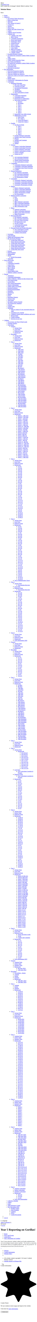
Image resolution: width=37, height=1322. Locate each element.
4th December (22, 403)
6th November (22, 397)
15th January (21, 369)
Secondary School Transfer (15, 302)
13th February (22, 708)
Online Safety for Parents (14, 286)
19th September (22, 720)
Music (12, 208)
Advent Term (18, 328)
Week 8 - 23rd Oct (23, 449)
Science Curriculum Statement (22, 146)
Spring (16, 976)
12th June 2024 (22, 970)
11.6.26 (20, 468)
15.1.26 (20, 491)
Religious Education (16, 83)
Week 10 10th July (23, 876)
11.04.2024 (21, 1025)
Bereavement (14, 315)
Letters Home (11, 266)
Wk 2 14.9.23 (21, 1185)
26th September (22, 722)
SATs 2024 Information (20, 1199)
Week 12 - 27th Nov (23, 443)
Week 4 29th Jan (22, 436)
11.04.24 (20, 991)
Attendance (11, 275)
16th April (20, 349)
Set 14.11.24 (24, 762)
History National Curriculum (22, 188)
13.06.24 (20, 1004)
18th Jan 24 (21, 1164)
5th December (22, 736)
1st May (20, 685)
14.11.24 (20, 830)
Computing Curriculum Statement (23, 166)
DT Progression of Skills (21, 177)
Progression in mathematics (21, 98)
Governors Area (12, 66)
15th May (20, 688)
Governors (10, 234)
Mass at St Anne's (16, 49)
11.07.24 (20, 1010)
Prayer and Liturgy (16, 40)
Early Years (21, 117)
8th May (20, 686)
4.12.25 (20, 505)
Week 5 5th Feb (22, 434)
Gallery (10, 31)
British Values (11, 78)
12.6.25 (20, 786)
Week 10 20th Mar (23, 894)
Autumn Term (18, 962)
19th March (21, 382)
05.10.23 (20, 1093)
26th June (20, 696)
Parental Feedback (13, 288)
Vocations (17, 89)
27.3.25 (20, 799)
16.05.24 (20, 999)
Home (5, 15)
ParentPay (10, 291)
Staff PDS (10, 258)
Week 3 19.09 (21, 925)
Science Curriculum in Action (22, 151)
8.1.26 (19, 489)
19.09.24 (20, 819)
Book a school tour (13, 20)
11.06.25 (20, 865)
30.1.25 (20, 662)
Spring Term (17, 813)
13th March (21, 713)
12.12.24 (20, 836)
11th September (22, 386)
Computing (14, 163)
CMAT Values (11, 58)
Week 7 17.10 (21, 919)
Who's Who (11, 28)
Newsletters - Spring (20, 973)
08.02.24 (20, 1070)
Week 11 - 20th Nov (23, 445)
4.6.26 (19, 466)
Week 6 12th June (23, 880)
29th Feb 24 (21, 1156)
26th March (21, 383)
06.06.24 (20, 1002)
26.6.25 (20, 790)
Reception (20, 103)
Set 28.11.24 (24, 765)
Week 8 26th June (23, 877)
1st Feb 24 (21, 1161)
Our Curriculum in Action (21, 92)
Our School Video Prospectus (16, 18)
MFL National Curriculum (21, 202)
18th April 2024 (22, 1148)
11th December (22, 405)
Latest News (11, 265)
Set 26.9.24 (24, 754)
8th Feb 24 (21, 1159)
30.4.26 (20, 477)
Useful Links (11, 306)
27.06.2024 (21, 1024)
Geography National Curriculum (23, 180)
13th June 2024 (22, 1137)
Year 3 (19, 108)
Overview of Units (19, 86)
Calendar (10, 262)
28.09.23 (20, 1094)
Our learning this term (24, 585)
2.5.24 (19, 1198)
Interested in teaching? (14, 68)
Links (9, 1204)
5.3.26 (19, 483)
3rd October (21, 723)
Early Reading (15, 1210)
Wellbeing (10, 308)
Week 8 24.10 (21, 917)
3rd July (20, 697)
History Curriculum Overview (22, 191)
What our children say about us (16, 74)
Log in (6, 1218)
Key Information (8, 69)
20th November (22, 400)
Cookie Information (9, 1252)
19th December (22, 739)
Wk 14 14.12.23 (22, 1167)
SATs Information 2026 (20, 640)
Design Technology (16, 171)
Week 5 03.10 (21, 922)
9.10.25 (20, 511)
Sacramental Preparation (21, 88)
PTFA (9, 295)
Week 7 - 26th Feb (23, 431)
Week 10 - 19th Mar (23, 426)
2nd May (20, 1145)
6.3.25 (19, 668)
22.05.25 (20, 863)
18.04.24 (20, 993)
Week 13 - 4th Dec (23, 442)
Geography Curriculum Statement (23, 182)
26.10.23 (20, 1088)
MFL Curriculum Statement (21, 203)
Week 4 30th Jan (22, 903)
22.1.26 (20, 492)
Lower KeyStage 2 (23, 120)
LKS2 (16, 198)
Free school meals (12, 280)
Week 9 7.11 (21, 916)
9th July (20, 366)
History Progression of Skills (22, 192)
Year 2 (19, 106)
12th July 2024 (22, 1134)
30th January (21, 705)
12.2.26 (20, 497)
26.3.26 (20, 488)
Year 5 (19, 111)
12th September (22, 719)
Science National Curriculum (22, 149)
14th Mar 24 (21, 1153)
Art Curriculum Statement (21, 157)
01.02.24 (20, 1071)
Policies (10, 251)
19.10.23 (20, 1090)
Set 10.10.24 (24, 757)
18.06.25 (20, 867)
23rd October (21, 395)
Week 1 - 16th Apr (23, 425)
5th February (21, 374)
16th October (21, 394)
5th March (20, 379)
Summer (16, 977)
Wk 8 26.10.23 (22, 1176)
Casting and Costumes (24, 937)
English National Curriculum (22, 135)
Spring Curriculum (19, 1190)
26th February (22, 377)
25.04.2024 (21, 1028)
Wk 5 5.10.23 (21, 1181)
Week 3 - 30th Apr (23, 422)
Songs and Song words (24, 934)
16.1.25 (20, 659)
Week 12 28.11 (22, 911)
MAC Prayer (14, 37)
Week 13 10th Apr (23, 890)
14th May (20, 355)
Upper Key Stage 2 (23, 121)
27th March (21, 716)
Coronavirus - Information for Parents (18, 80)
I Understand (4, 1312)
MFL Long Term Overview (21, 205)
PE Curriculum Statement (21, 218)
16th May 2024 (22, 980)
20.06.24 (20, 1005)
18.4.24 (20, 1194)
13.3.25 (20, 669)
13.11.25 (20, 500)
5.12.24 (20, 834)
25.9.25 (20, 573)
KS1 (15, 197)
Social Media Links (13, 271)
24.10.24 (20, 827)
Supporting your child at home (22, 114)
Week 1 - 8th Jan (22, 440)
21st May (20, 357)
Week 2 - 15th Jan (23, 439)
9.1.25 (19, 657)
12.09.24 (20, 817)
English (13, 123)
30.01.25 (20, 843)
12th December (22, 737)
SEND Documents (16, 257)
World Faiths (17, 91)
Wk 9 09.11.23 (22, 1174)
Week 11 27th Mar (23, 893)
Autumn (16, 974)
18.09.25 (20, 516)
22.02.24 (20, 1068)
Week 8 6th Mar (22, 897)
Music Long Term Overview (22, 212)
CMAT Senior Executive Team (16, 60)
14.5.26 (20, 480)
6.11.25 (20, 499)
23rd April (20, 351)
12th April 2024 (22, 1150)
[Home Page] (5, 4)
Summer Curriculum (20, 1191)
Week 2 (20, 1110)
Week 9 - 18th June (23, 415)
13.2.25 (20, 665)
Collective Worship (13, 1201)
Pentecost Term (18, 331)
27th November (22, 402)
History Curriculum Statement (22, 189)
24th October (21, 728)
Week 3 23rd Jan (22, 905)
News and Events (9, 260)
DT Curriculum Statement (21, 174)
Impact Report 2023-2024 (18, 248)
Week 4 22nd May (23, 883)
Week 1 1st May (22, 888)
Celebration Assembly (14, 263)
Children (6, 320)
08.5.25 (20, 860)
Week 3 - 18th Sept (23, 457)
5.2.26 (19, 496)
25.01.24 (20, 1073)
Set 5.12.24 (24, 766)
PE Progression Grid (20, 222)
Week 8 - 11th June (23, 417)
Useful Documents (16, 1214)
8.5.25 (19, 782)
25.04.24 (20, 994)
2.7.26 (19, 532)
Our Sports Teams (19, 226)
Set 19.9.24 (24, 753)
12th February (22, 375)
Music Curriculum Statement (22, 211)
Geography (14, 178)
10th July (20, 699)
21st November (22, 733)
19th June (20, 694)
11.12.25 (20, 506)
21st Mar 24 (21, 1151)
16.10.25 (20, 512)
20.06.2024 (21, 1022)
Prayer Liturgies (15, 46)
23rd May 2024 (22, 982)
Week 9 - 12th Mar (23, 428)
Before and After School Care (16, 29)
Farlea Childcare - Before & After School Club (20, 278)
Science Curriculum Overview (22, 148)
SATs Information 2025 (20, 959)
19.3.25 (20, 853)
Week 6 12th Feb (22, 432)
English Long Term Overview (22, 137)
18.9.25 (20, 571)
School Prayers (15, 43)
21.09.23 (20, 1096)
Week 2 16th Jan (22, 907)
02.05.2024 (21, 1030)
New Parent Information (14, 283)
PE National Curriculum (21, 217)
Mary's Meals (11, 268)
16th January (21, 702)
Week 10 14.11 (22, 914)
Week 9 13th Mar (22, 896)
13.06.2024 (21, 1020)
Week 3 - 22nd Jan (23, 437)
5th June (20, 691)
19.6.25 (20, 788)
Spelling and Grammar (20, 140)
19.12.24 (20, 837)
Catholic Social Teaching (14, 32)
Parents (6, 274)
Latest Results (11, 235)
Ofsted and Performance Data (16, 237)
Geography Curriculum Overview (23, 183)
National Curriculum (20, 209)
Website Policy (8, 1253)
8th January (21, 368)
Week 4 (20, 1107)
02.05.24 (20, 996)
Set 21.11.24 (24, 763)
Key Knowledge (18, 194)
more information (13, 1309)
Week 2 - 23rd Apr (23, 423)
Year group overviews (20, 100)
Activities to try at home (17, 312)
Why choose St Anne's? (14, 23)
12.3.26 (20, 485)
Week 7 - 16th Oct (23, 451)
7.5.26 (19, 479)
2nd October (21, 391)
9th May (20, 1144)
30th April (20, 352)
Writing (16, 143)
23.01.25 (20, 842)
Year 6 (19, 112)
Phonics (16, 138)
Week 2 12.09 (21, 927)
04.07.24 (20, 1008)
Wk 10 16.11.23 (22, 1173)
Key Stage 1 (21, 118)
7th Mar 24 (21, 1154)
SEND (9, 255)
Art (12, 155)
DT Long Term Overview (21, 175)
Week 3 (20, 1108)
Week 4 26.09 (21, 923)
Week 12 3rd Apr (22, 891)
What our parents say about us (16, 72)
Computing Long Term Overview (23, 168)
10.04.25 (20, 857)
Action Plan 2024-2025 (17, 246)
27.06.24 (20, 1007)
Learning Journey (12, 323)
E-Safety (16, 169)
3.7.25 (19, 791)
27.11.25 (20, 503)
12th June (20, 693)
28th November (22, 734)
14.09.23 (20, 1097)
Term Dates (11, 300)
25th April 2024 (22, 1147)
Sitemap (6, 1250)
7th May (20, 354)
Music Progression (19, 214)
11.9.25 (20, 569)
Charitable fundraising (17, 38)
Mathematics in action (20, 115)
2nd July (20, 365)
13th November (22, 399)
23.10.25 (20, 514)
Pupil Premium (12, 252)
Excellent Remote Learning (15, 54)
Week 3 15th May (23, 885)
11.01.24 (20, 1076)
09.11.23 (20, 1087)
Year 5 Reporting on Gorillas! (12, 1238)
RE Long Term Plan (19, 85)
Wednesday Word (16, 41)
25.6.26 (20, 471)
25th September (22, 389)
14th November (22, 731)
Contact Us (11, 24)
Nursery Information (13, 285)
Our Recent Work (19, 125)
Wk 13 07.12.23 (22, 1168)
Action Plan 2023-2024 (17, 249)
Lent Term (17, 329)
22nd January (21, 371)
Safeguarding (11, 254)
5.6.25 (19, 785)
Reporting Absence (13, 297)
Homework (17, 332)
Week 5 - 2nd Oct (23, 454)
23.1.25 (20, 660)
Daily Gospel (14, 44)
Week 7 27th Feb (22, 899)
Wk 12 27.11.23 (22, 1170)
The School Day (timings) (15, 303)
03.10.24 (20, 822)
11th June (20, 360)
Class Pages (11, 325)
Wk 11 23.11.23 (22, 1171)
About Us (6, 17)
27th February (22, 710)
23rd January (21, 703)
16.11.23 (20, 1085)
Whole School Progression (21, 160)
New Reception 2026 (13, 1207)
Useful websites (15, 317)
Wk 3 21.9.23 (21, 1184)
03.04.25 (20, 856)
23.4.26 (20, 476)
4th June (20, 359)
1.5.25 (19, 780)
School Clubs (11, 298)
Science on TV (18, 154)
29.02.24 (20, 1067)
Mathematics (14, 94)
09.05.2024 (21, 1031)
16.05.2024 (21, 1033)
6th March (20, 711)
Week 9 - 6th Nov (23, 448)
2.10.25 (20, 509)
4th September (22, 385)
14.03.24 (20, 1064)
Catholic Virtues (15, 52)
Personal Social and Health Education (21, 228)
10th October (21, 725)
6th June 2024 (22, 968)
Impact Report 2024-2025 (18, 245)
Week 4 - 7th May (23, 420)
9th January (21, 700)
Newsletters (11, 269)
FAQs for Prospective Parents (16, 71)
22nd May (20, 690)
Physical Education (16, 215)
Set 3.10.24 (24, 756)
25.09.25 (20, 517)
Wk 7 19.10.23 (22, 1177)
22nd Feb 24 (21, 1157)
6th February (21, 706)
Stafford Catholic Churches (15, 272)
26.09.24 (20, 820)
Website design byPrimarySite (12, 1261)
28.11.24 (20, 833)
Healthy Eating (15, 1208)
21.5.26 (20, 472)
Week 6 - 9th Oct (22, 452)
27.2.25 (20, 666)
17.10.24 (20, 825)
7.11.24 (20, 828)
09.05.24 (20, 997)
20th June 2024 (22, 1136)
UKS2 (16, 200)
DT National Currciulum (21, 172)
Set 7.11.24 (24, 760)
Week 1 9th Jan (22, 908)
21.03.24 (20, 1062)
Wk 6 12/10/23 (22, 1179)
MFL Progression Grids (20, 206)
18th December (22, 406)
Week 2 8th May (22, 887)
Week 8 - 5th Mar (22, 429)
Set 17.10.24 (24, 759)
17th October (21, 726)
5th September (22, 717)
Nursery (10, 26)
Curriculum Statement (20, 95)
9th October (21, 392)
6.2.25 (19, 663)
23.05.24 (20, 1000)
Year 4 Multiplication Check (22, 580)
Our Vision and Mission (14, 61)
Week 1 (20, 1111)
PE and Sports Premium (14, 238)
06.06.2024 (21, 1019)
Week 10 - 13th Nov (23, 446)
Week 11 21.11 (22, 913)
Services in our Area (16, 319)
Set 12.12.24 (24, 768)
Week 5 (20, 1113)
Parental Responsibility (14, 289)
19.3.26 (20, 486)
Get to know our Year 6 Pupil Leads (17, 322)
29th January (21, 372)
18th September (22, 388)
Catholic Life (11, 34)
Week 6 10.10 (21, 920)
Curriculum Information (14, 277)
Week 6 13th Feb (22, 900)
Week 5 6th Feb (22, 902)
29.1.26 (20, 494)
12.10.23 (20, 1091)
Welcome (10, 21)
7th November (22, 730)
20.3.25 (20, 671)
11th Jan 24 (21, 1165)
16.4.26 (20, 474)
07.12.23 (20, 1081)
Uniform (10, 305)
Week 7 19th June (23, 879)
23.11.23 (20, 1084)
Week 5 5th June (22, 882)
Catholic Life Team (16, 35)
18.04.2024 (21, 1027)
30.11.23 (20, 1082)
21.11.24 (20, 831)
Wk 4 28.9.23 (21, 1182)
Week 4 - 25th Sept (23, 456)
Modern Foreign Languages (18, 195)
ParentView (11, 292)
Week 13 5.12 (21, 910)
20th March (21, 714)
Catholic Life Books (16, 51)
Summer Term (18, 965)
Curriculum (11, 81)
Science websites (19, 152)
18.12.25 (20, 508)
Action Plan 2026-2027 (17, 240)
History (13, 186)
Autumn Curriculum (19, 1188)
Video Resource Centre (14, 1205)
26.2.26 (20, 482)
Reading (16, 141)
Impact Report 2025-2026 (18, 242)
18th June (20, 362)
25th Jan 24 (21, 1162)
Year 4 (19, 109)
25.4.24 (20, 1196)
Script (19, 936)
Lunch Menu (11, 282)
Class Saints (14, 48)
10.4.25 (20, 676)
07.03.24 (20, 1065)
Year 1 (19, 105)
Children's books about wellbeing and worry (23, 314)
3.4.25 (19, 674)
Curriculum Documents (20, 225)
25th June (20, 363)
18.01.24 (20, 1074)
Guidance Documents (20, 232)
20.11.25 (20, 502)
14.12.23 (20, 1079)
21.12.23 (20, 1077)
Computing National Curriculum (23, 165)
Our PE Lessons (18, 223)
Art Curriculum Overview (21, 158)
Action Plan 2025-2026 (17, 243)
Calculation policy (19, 97)
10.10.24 (20, 823)
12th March (21, 380)
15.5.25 (20, 783)
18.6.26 (20, 469)
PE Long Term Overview (21, 220)
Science (13, 145)
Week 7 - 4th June (23, 419)
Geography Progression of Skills (23, 185)
